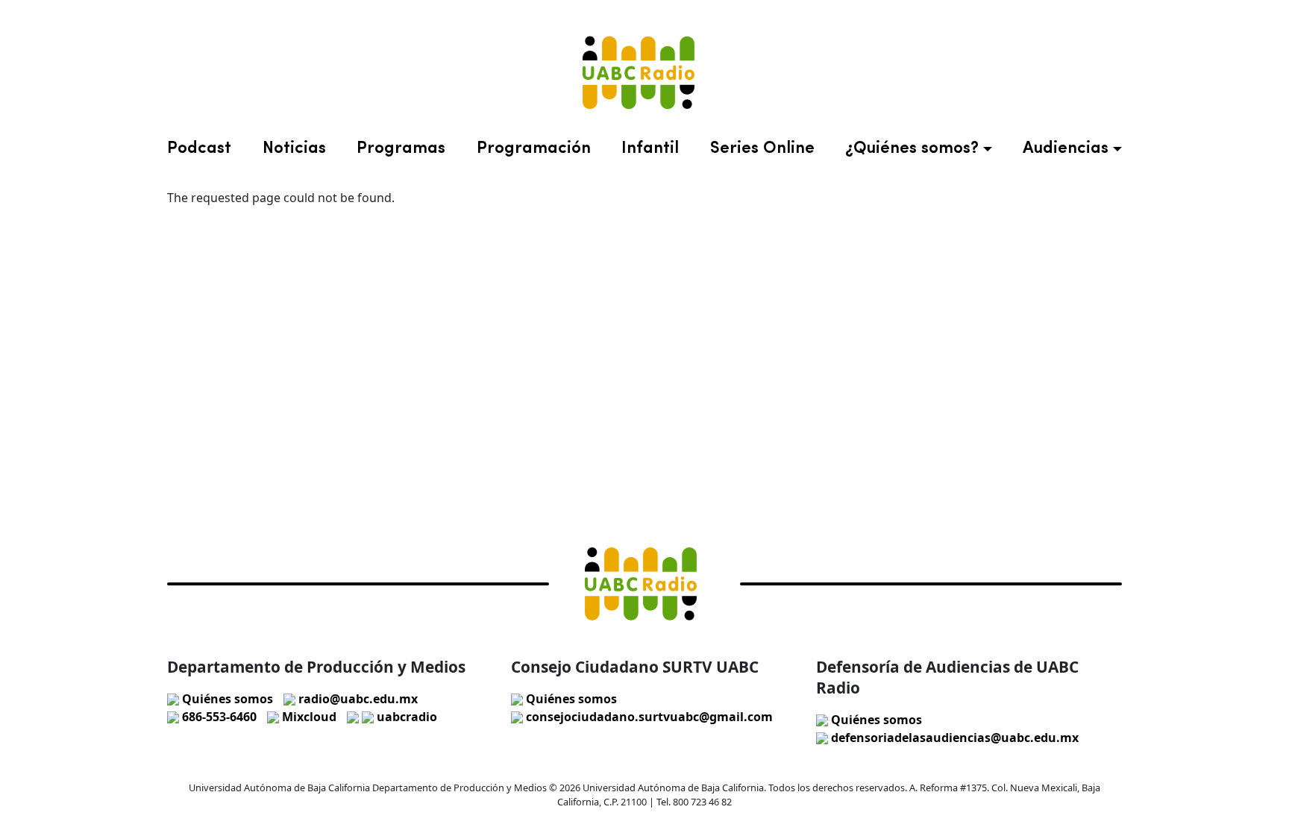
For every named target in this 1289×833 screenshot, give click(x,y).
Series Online (762, 148)
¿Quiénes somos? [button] (912, 148)
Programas (401, 148)
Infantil (650, 148)
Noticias (294, 148)
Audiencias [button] (1065, 148)
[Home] (638, 73)
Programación (534, 148)
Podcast (199, 148)
